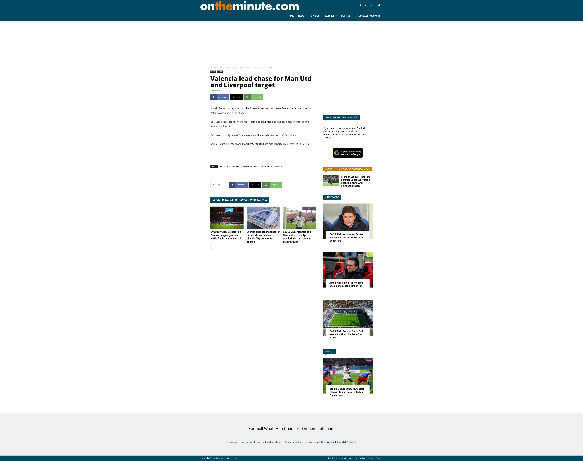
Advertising (360, 458)
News (301, 15)
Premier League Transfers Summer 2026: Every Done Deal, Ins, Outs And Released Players (355, 181)
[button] (379, 5)
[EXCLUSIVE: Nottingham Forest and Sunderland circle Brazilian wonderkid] (348, 221)
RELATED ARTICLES (224, 200)
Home (291, 15)
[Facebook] (360, 5)
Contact (379, 458)
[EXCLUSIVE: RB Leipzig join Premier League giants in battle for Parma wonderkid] (227, 218)
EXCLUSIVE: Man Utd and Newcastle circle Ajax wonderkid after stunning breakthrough (297, 236)
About (370, 458)
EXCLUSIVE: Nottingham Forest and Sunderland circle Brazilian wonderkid (346, 237)
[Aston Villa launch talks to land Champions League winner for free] (348, 270)
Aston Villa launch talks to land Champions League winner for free (346, 286)
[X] (365, 5)
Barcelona (224, 166)
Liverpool (235, 166)
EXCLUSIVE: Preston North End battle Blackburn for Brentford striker (346, 334)
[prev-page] (212, 248)
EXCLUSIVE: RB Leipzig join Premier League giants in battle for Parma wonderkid (225, 235)
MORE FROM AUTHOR (253, 200)
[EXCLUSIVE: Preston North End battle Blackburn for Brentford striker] (348, 318)
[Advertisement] (291, 44)
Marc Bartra (267, 166)
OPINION (329, 351)
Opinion (315, 15)
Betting (346, 15)
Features (329, 15)
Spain (220, 72)
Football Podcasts (368, 15)
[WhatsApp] (370, 5)
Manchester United (251, 166)
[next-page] (217, 248)
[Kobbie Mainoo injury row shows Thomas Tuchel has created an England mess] (348, 376)
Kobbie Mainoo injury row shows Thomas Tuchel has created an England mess (346, 392)
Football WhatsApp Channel (340, 458)
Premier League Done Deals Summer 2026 (347, 169)
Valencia (278, 166)
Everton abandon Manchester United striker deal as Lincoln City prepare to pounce (263, 236)
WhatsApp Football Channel (341, 117)
